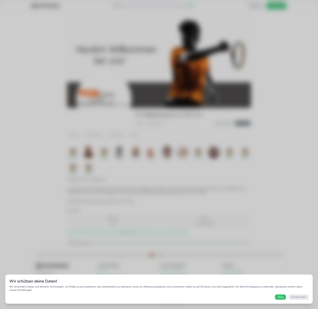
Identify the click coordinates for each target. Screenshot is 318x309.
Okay (280, 297)
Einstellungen (299, 297)
